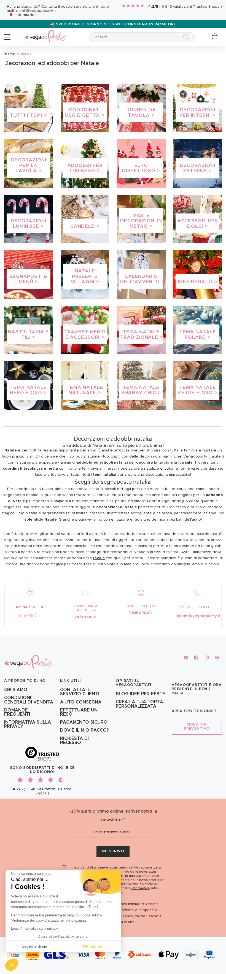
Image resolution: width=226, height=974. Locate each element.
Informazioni (26, 15)
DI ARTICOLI (29, 616)
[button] (11, 964)
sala (188, 462)
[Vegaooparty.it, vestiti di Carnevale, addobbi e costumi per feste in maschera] (45, 33)
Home (10, 53)
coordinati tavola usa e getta (30, 468)
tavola (99, 558)
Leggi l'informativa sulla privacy (34, 928)
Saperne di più (34, 946)
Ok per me (92, 946)
